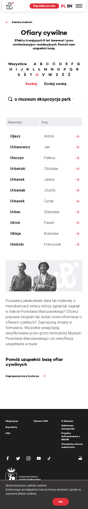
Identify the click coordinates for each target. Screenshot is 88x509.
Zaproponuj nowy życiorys (22, 376)
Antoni (49, 136)
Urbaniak (17, 190)
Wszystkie (17, 64)
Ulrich (15, 223)
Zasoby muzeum (22, 22)
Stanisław (51, 212)
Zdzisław (51, 169)
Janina (49, 179)
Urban (15, 212)
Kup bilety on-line (44, 5)
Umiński (17, 244)
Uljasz (15, 136)
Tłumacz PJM (40, 421)
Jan (47, 147)
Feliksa (49, 158)
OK (60, 501)
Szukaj (31, 84)
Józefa (49, 190)
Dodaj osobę (55, 84)
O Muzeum (67, 421)
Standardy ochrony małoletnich (71, 446)
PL (63, 6)
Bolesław (51, 233)
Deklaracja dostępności (68, 427)
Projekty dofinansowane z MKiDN (70, 436)
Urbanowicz (20, 147)
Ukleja (15, 233)
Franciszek (52, 244)
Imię (45, 122)
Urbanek (17, 179)
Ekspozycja (12, 421)
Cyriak (49, 201)
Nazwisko (15, 122)
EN (69, 6)
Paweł (49, 223)
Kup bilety (11, 427)
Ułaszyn (17, 158)
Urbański (17, 169)
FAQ (8, 433)
